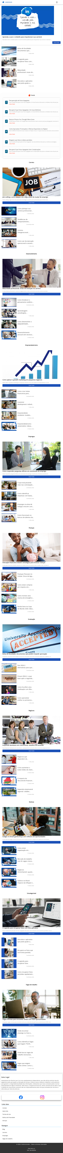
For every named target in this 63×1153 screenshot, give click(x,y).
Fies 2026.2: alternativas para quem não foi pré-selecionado (25, 668)
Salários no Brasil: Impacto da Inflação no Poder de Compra (25, 883)
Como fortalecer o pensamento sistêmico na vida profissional (25, 302)
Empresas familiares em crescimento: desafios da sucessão (23, 745)
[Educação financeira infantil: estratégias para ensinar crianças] (31, 547)
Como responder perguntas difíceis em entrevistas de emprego (24, 471)
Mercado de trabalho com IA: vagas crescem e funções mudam (25, 861)
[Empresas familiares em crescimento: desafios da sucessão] (31, 730)
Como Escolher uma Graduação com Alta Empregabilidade (24, 689)
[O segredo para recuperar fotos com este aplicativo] (31, 912)
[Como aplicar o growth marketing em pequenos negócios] (31, 364)
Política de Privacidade (8, 1117)
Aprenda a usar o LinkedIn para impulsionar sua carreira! (22, 37)
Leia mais (56, 42)
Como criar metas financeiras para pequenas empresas (24, 394)
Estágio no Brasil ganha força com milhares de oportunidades (23, 836)
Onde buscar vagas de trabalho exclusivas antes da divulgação (25, 1055)
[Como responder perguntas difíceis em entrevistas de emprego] (31, 456)
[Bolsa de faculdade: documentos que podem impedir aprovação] (31, 638)
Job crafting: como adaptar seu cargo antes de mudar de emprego (25, 197)
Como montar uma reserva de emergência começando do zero (25, 598)
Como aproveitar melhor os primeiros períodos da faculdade (25, 700)
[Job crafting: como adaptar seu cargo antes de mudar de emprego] (31, 182)
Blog (3, 1129)
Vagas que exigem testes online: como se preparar (25, 1066)
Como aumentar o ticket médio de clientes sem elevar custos (25, 770)
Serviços (4, 1120)
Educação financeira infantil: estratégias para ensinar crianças (23, 562)
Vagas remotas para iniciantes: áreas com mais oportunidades (24, 1019)
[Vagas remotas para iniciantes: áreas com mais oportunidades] (31, 1004)
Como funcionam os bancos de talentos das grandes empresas (25, 517)
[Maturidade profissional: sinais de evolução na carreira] (31, 273)
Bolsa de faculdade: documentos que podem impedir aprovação (24, 654)
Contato (4, 1108)
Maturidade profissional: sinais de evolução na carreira (21, 288)
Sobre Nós (5, 1111)
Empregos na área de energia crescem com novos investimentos (24, 507)
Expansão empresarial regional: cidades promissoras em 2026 (25, 792)
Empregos (5, 1135)
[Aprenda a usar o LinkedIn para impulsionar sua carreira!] (31, 20)
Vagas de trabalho (7, 1138)
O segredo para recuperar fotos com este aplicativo (20, 928)
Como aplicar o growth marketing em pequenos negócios (22, 380)
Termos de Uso (6, 1114)
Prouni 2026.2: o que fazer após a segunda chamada (24, 678)
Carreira (4, 1132)
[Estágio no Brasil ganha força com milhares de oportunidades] (31, 821)
